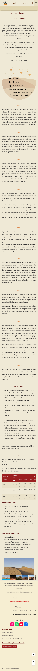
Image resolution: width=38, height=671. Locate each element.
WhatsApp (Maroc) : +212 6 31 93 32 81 (24, 611)
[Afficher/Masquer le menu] (36, 3)
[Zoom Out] (33, 664)
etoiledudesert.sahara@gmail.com (19, 601)
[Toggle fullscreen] (33, 654)
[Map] (19, 659)
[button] (34, 559)
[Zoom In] (33, 661)
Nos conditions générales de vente (13, 643)
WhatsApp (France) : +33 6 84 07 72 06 (24, 614)
